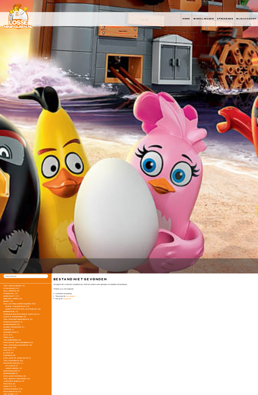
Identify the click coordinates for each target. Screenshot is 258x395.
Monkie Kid (9, 312)
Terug (65, 298)
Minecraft (9, 296)
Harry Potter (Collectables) (21, 309)
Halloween (10, 291)
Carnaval (9, 294)
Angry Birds (12, 369)
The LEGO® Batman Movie (16, 320)
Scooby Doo (10, 333)
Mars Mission (11, 371)
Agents (8, 330)
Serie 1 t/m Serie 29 (15, 307)
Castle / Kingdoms (13, 317)
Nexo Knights (11, 392)
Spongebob (9, 374)
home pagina (70, 296)
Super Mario (10, 325)
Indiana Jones (11, 299)
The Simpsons (11, 340)
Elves (7, 353)
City (6, 335)
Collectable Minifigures (17, 304)
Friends (8, 356)
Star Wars (9, 289)
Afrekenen (225, 19)
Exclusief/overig (13, 376)
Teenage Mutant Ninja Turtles (20, 314)
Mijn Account (246, 19)
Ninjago (8, 348)
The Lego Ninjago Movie (16, 345)
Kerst (7, 302)
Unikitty (8, 387)
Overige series (12, 363)
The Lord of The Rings (15, 379)
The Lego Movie (12, 361)
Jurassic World (12, 381)
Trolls (7, 338)
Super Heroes (11, 389)
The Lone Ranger (13, 286)
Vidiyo (7, 351)
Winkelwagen (203, 19)
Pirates (8, 384)
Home (186, 19)
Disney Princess (12, 327)
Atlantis (11, 366)
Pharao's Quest (12, 322)
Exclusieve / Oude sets (16, 358)
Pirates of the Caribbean (17, 343)
